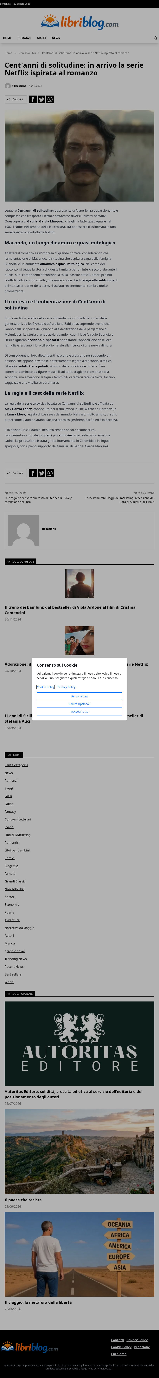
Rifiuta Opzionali (79, 704)
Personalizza (79, 696)
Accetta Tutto (79, 711)
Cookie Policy (45, 687)
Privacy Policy (66, 687)
